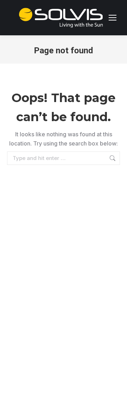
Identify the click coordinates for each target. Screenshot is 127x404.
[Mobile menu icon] (112, 17)
